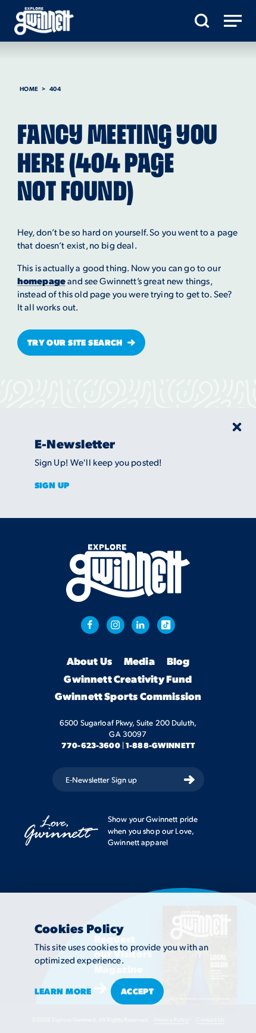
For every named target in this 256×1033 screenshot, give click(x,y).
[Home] (44, 21)
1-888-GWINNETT (160, 745)
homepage (41, 281)
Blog (178, 661)
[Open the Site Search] (202, 21)
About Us (89, 661)
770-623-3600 (90, 745)
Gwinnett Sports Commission (128, 696)
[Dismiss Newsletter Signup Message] (237, 427)
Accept (137, 990)
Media (139, 661)
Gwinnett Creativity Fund (128, 679)
